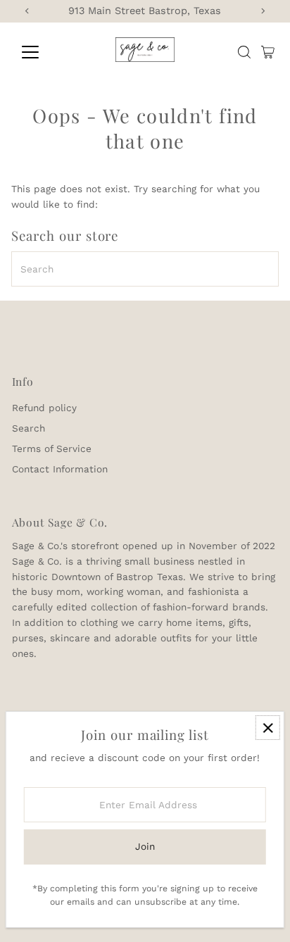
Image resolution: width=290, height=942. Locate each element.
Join (145, 846)
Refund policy (44, 407)
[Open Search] (244, 52)
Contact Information (60, 469)
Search (28, 428)
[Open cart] (268, 52)
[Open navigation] (43, 52)
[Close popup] (268, 727)
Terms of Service (52, 448)
